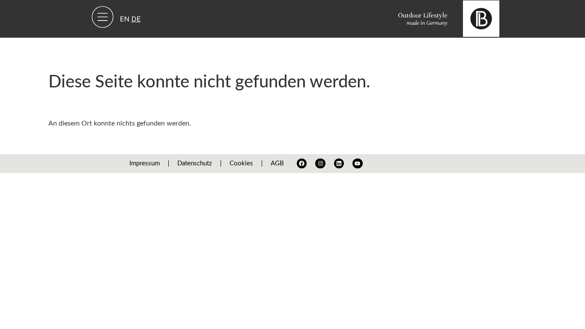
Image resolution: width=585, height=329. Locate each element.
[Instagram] (320, 163)
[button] (103, 19)
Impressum (144, 163)
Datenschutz (194, 163)
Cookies (241, 163)
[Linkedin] (339, 163)
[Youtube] (357, 163)
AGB (277, 163)
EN (124, 19)
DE (136, 19)
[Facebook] (302, 163)
